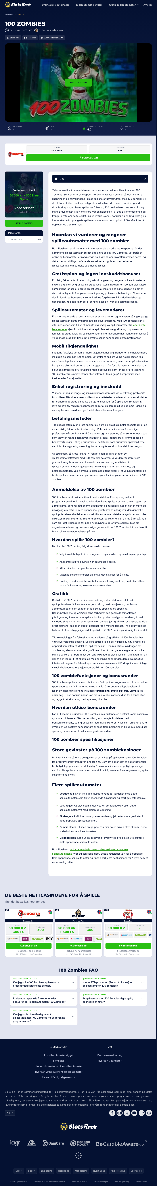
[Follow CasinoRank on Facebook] (111, 1130)
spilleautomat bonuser (89, 4)
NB (8, 1129)
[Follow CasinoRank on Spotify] (140, 1130)
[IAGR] (15, 1160)
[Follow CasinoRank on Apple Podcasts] (148, 1130)
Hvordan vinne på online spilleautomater (58, 1088)
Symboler (58, 1077)
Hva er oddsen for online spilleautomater (58, 1083)
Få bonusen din (88, 157)
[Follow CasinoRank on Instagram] (118, 1130)
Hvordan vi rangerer (109, 1077)
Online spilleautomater (55, 4)
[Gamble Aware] (121, 1160)
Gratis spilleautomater (122, 4)
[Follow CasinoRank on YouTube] (133, 1130)
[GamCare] (52, 1160)
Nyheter (147, 4)
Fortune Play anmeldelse (78, 950)
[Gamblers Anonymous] (31, 1160)
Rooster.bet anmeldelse (29, 950)
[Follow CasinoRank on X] (126, 1130)
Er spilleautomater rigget (58, 1072)
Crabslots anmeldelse (128, 950)
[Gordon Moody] (79, 1160)
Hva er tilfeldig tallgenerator (58, 1094)
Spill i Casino (78, 82)
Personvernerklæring (109, 1072)
